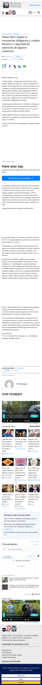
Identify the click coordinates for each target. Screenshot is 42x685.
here (5, 534)
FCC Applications (25, 638)
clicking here (8, 529)
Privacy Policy (17, 635)
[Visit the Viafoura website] (36, 594)
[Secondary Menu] (4, 12)
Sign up (37, 541)
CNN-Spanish (19, 368)
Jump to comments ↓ (8, 375)
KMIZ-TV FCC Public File (10, 638)
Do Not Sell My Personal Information (13, 640)
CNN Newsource (8, 56)
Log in (32, 541)
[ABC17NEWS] (12, 12)
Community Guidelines (31, 635)
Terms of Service (7, 635)
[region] (21, 568)
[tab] (7, 556)
